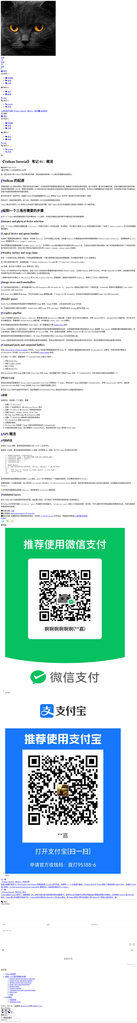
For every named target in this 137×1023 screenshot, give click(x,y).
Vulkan (3, 518)
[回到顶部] (11, 1012)
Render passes (58, 325)
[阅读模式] (2, 1010)
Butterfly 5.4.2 (37, 1006)
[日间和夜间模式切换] (6, 1010)
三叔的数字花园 (81, 516)
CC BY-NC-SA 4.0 (47, 516)
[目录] (6, 1012)
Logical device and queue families (16, 350)
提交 (132, 950)
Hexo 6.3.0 (24, 1006)
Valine (134, 964)
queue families (45, 352)
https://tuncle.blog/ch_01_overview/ (23, 513)
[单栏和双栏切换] (9, 1010)
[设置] (2, 1012)
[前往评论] (9, 1012)
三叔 (12, 511)
